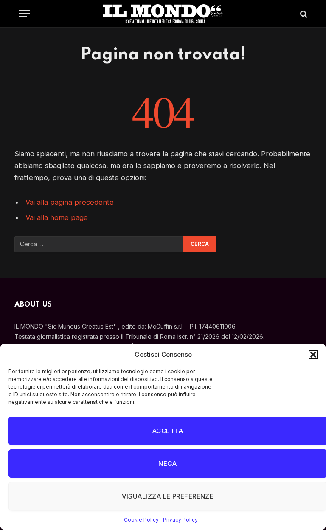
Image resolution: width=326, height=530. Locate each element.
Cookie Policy (141, 519)
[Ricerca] (302, 13)
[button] (313, 354)
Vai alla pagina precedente (69, 202)
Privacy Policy (180, 519)
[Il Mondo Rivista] (163, 14)
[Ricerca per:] (99, 244)
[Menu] (24, 13)
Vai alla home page (56, 217)
